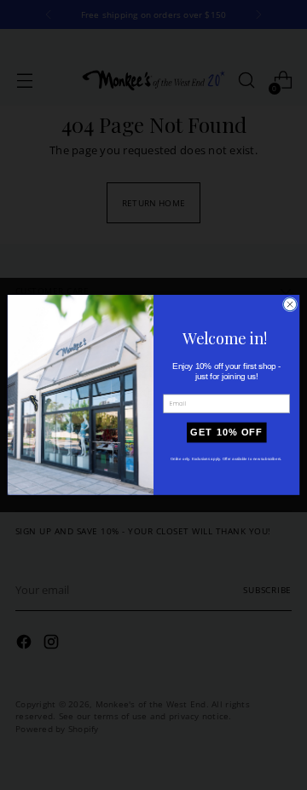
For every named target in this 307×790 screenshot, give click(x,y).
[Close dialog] (289, 304)
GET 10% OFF (226, 433)
